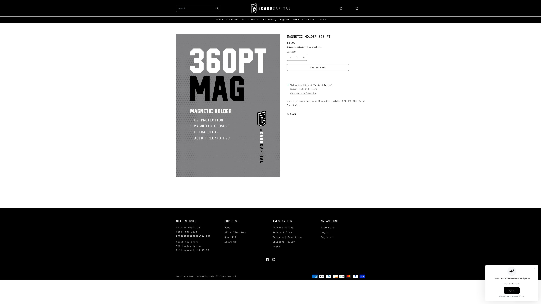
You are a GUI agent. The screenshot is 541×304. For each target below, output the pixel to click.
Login (324, 232)
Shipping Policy (284, 241)
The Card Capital (204, 276)
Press (276, 246)
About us (230, 241)
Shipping (291, 47)
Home (227, 227)
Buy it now (318, 75)
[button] (198, 8)
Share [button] (293, 113)
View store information (303, 93)
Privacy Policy (283, 227)
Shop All (230, 237)
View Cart (327, 227)
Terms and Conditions (287, 237)
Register (327, 237)
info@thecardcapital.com (193, 235)
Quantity (291, 52)
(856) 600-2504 (186, 231)
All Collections (235, 232)
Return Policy (282, 232)
